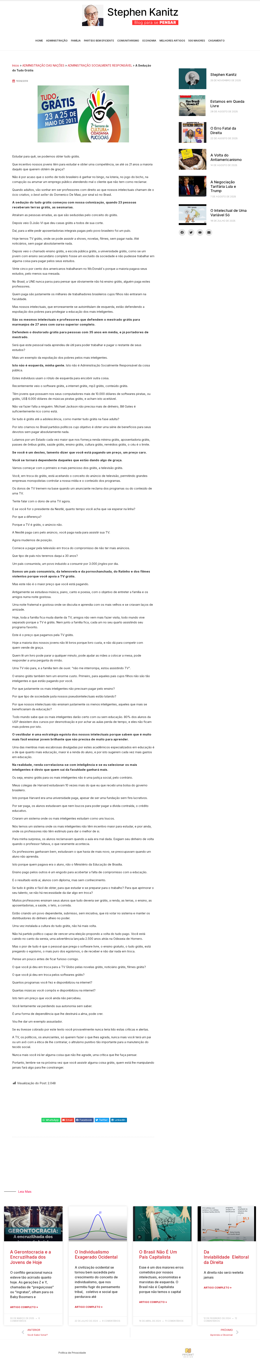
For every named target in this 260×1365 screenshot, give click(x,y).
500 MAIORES (196, 40)
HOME (39, 40)
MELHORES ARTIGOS (172, 40)
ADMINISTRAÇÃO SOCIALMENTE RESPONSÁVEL (100, 65)
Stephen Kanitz (223, 74)
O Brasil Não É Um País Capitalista (158, 1254)
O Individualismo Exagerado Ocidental (96, 1254)
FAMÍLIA (76, 40)
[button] (50, 1120)
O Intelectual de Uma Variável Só (228, 212)
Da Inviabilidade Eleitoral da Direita (226, 1257)
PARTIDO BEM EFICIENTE (99, 40)
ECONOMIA (149, 40)
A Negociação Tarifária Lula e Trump (223, 186)
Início (15, 65)
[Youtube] (200, 232)
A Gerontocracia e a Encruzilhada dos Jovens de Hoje (30, 1257)
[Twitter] (191, 232)
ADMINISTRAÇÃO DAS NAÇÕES (43, 65)
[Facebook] (182, 232)
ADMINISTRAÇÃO (57, 40)
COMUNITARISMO (128, 40)
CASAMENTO (216, 40)
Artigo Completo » (24, 1307)
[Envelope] (209, 232)
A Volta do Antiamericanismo (226, 157)
